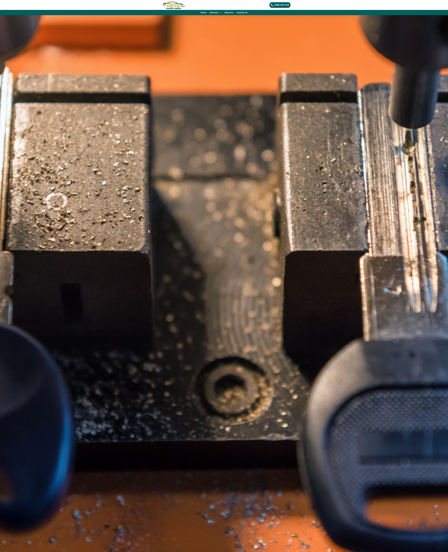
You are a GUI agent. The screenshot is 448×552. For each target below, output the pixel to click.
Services (214, 12)
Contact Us (242, 12)
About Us (228, 12)
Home (203, 12)
